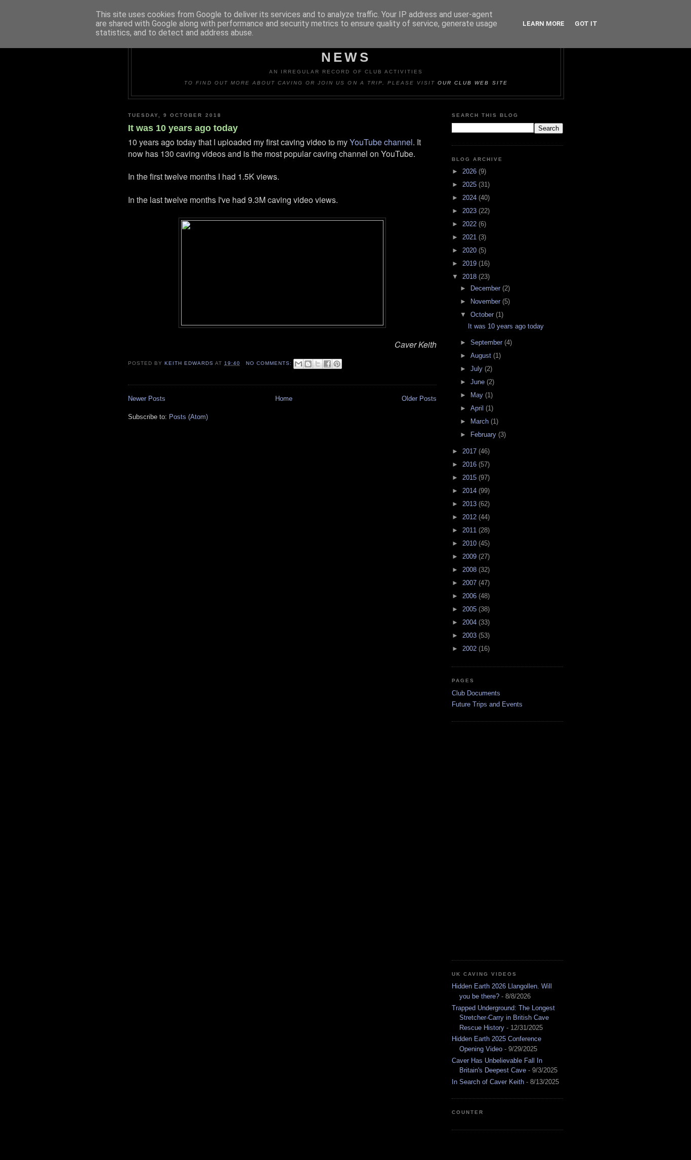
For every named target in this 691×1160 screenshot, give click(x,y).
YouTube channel (381, 142)
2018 (470, 276)
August (481, 355)
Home (283, 398)
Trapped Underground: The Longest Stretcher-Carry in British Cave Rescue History (503, 1017)
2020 (470, 250)
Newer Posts (146, 398)
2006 (470, 596)
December (486, 288)
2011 (470, 530)
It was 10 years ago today (183, 128)
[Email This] (298, 364)
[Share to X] (318, 364)
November (486, 301)
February (484, 434)
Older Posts (419, 398)
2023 (470, 211)
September (487, 342)
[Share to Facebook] (327, 364)
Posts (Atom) (188, 417)
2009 (470, 556)
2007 (470, 583)
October (483, 314)
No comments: (270, 363)
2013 (470, 504)
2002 (470, 648)
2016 (470, 464)
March (480, 421)
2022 (470, 224)
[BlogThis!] (308, 364)
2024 (470, 197)
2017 (470, 451)
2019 (470, 263)
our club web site (472, 83)
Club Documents (476, 693)
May (477, 395)
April (478, 408)
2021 (470, 237)
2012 (470, 517)
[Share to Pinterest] (337, 364)
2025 (470, 184)
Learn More (544, 23)
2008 (470, 569)
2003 (470, 635)
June (478, 382)
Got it (586, 23)
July (477, 368)
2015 (470, 477)
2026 (470, 171)
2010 (470, 543)
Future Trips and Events (487, 704)
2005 (470, 609)
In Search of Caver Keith (488, 1082)
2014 (470, 490)
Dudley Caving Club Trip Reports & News (346, 49)
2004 (470, 622)
